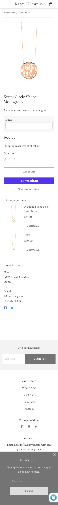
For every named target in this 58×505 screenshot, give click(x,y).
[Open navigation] (7, 4)
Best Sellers (29, 395)
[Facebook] (5, 307)
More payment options (29, 189)
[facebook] (22, 426)
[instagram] (29, 426)
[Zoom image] (29, 52)
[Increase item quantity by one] (14, 160)
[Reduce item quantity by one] (5, 160)
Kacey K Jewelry (29, 4)
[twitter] (35, 426)
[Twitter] (12, 307)
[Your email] (13, 359)
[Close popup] (54, 455)
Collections (29, 402)
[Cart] (50, 4)
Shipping (9, 146)
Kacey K (29, 409)
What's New (29, 388)
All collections (9, 12)
